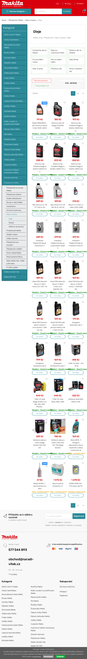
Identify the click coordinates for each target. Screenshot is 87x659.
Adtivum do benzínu (16, 227)
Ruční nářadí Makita (13, 253)
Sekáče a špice (11, 234)
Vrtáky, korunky (12, 238)
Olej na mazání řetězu (56, 61)
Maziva (11, 223)
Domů (4, 20)
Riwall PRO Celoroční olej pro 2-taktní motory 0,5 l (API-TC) (39, 284)
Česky (69, 4)
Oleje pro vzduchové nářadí (57, 51)
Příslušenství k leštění (14, 249)
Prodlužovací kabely (13, 230)
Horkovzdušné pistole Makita (12, 89)
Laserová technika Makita (13, 101)
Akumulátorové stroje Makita (12, 46)
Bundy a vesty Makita (14, 202)
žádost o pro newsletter (60, 522)
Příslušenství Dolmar (13, 194)
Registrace (64, 596)
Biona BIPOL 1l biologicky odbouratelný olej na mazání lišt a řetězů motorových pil (76, 445)
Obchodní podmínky (67, 587)
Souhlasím (60, 656)
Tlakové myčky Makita (12, 150)
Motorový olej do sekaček (75, 51)
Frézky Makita (9, 78)
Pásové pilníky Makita (12, 129)
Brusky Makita (9, 53)
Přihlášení (80, 4)
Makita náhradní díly (11, 272)
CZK (57, 4)
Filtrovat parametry (41, 81)
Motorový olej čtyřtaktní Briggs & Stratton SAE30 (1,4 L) (57, 166)
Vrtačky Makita (9, 160)
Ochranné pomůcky (13, 210)
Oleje (10, 219)
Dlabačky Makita (10, 63)
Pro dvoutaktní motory (38, 61)
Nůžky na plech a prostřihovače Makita (11, 122)
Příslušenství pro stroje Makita (14, 189)
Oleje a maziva (30, 20)
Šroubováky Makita (11, 144)
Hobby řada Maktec (11, 40)
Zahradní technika (11, 178)
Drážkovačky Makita (11, 73)
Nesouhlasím (48, 656)
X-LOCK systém (12, 267)
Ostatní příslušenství (13, 198)
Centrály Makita (10, 58)
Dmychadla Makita (11, 68)
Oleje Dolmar (74, 60)
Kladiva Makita (9, 96)
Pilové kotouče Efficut (14, 257)
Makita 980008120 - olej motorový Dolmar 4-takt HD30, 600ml (39, 125)
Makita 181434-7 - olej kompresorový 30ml (39, 486)
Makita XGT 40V (10, 277)
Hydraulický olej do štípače (40, 51)
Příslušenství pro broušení (12, 243)
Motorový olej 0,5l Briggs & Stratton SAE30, (58, 125)
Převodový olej (56, 69)
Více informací (36, 656)
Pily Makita (8, 134)
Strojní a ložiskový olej (75, 70)
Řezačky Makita (10, 139)
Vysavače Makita (10, 165)
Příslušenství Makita (15, 20)
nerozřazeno (11, 206)
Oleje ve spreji (38, 69)
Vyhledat (66, 11)
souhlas (58, 522)
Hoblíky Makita (9, 83)
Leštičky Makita (9, 106)
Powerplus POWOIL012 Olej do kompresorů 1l (39, 243)
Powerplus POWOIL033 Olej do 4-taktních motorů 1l (76, 243)
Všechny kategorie (17, 11)
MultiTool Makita (10, 116)
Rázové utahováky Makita (13, 155)
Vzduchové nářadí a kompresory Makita (11, 171)
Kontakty (13, 574)
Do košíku (39, 137)
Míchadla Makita (10, 111)
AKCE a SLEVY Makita (12, 35)
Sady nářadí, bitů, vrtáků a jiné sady (15, 262)
